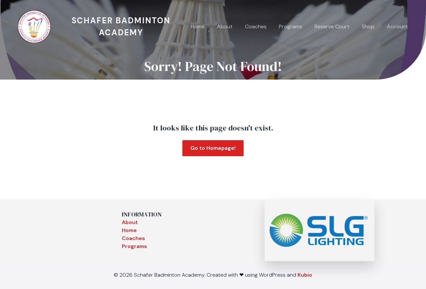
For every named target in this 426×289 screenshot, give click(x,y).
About (225, 26)
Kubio (305, 274)
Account (397, 26)
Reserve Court (332, 26)
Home (198, 26)
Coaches (256, 26)
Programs (290, 26)
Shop (368, 26)
